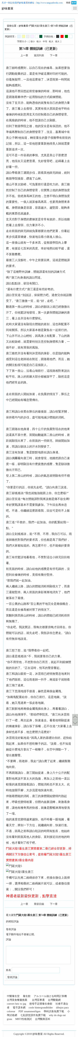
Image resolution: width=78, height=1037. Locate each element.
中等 (45, 41)
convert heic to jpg (16, 1003)
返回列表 (39, 55)
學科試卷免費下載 (54, 1011)
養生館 (26, 996)
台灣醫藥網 (54, 1000)
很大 (57, 41)
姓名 (8, 970)
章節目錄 (39, 904)
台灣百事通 (38, 1000)
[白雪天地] (36, 36)
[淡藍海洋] (19, 36)
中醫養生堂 (13, 996)
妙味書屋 (23, 2)
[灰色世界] (27, 36)
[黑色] (57, 36)
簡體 (68, 2)
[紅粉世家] (32, 36)
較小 (39, 41)
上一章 (24, 55)
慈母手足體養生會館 (40, 1003)
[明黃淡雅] (23, 36)
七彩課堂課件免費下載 (33, 1015)
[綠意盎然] (40, 36)
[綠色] (66, 36)
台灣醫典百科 (42, 1019)
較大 (51, 41)
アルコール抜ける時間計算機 (50, 996)
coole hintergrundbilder (41, 1007)
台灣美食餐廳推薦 (17, 1000)
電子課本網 (19, 1007)
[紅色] (62, 36)
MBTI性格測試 (23, 1019)
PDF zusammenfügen (29, 1011)
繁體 (74, 2)
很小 (32, 41)
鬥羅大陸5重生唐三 (39, 25)
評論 (8, 939)
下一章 (54, 55)
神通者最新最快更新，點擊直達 (31, 896)
